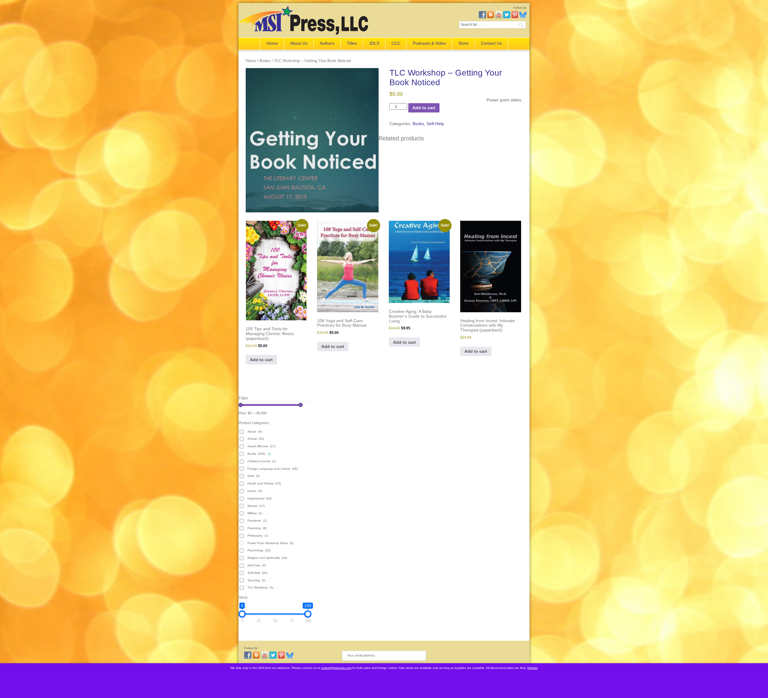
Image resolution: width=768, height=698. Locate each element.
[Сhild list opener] (269, 454)
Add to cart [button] (261, 359)
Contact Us (491, 43)
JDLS (374, 43)
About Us (299, 43)
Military (255, 513)
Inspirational (260, 498)
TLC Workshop (260, 587)
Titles (352, 43)
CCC (396, 43)
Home (272, 43)
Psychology (259, 550)
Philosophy (258, 535)
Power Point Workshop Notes (270, 543)
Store (463, 43)
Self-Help (435, 123)
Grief (254, 476)
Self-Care (257, 565)
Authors (327, 43)
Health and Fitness (264, 483)
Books (265, 60)
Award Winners (261, 446)
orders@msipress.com (336, 668)
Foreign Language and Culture (273, 468)
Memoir (256, 506)
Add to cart (423, 107)
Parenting (257, 528)
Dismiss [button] (532, 668)
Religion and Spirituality (267, 557)
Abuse (255, 431)
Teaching (257, 580)
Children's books (262, 461)
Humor (255, 491)
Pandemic (257, 520)
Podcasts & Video (429, 43)
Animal (256, 438)
